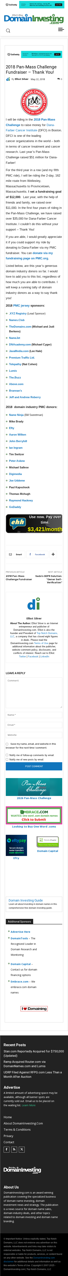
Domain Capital (21, 964)
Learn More (29, 1105)
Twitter (22, 656)
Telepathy (15, 364)
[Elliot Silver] (9, 79)
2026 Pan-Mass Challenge (34, 798)
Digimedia (15, 473)
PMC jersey (21, 305)
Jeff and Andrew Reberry (25, 397)
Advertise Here (20, 931)
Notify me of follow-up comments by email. (31, 755)
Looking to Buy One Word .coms (34, 826)
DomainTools (19, 938)
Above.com (16, 384)
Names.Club (16, 320)
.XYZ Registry (17, 313)
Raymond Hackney (21, 500)
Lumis (13, 370)
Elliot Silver (21, 79)
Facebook (33, 656)
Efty (11, 428)
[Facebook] (6, 1150)
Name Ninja (16, 414)
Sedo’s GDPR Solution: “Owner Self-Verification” (48, 579)
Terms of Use (41, 643)
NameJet (14, 337)
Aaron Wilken (17, 434)
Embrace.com (19, 981)
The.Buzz (15, 377)
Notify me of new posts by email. (26, 759)
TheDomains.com (20, 326)
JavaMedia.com (19, 351)
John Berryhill (18, 441)
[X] (22, 1150)
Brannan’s (15, 390)
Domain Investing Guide (26, 900)
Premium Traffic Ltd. (22, 357)
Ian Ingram (15, 447)
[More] (53, 554)
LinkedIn (44, 656)
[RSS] (14, 1150)
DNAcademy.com (20, 344)
